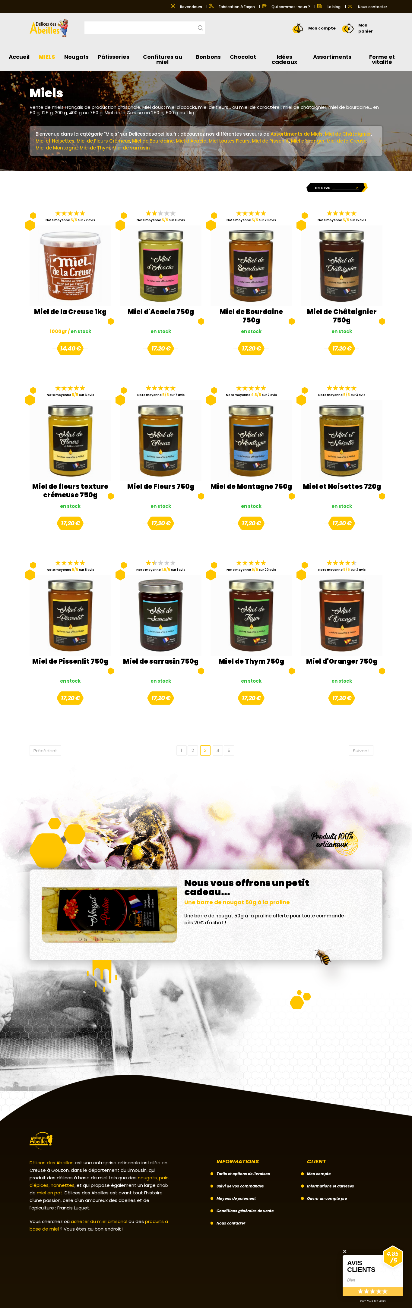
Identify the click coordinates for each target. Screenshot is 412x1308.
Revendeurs (191, 6)
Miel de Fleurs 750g (160, 487)
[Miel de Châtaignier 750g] (341, 265)
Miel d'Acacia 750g (161, 312)
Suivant (361, 750)
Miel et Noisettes (55, 141)
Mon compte (319, 1173)
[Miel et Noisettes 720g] (341, 440)
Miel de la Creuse (346, 141)
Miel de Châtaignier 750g (342, 316)
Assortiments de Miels (297, 134)
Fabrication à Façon (237, 6)
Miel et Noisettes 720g (342, 487)
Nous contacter (372, 6)
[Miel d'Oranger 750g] (341, 615)
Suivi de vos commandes (240, 1186)
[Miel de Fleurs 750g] (160, 440)
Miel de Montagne (57, 148)
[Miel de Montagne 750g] (251, 440)
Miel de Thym (95, 148)
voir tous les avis (373, 1301)
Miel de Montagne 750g (251, 487)
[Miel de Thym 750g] (251, 615)
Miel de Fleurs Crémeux (103, 141)
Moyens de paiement (236, 1198)
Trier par (322, 188)
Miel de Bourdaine (153, 141)
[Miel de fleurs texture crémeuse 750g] (70, 440)
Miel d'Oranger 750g (341, 661)
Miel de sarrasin (131, 148)
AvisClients (361, 1266)
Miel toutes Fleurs (229, 141)
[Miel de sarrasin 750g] (160, 615)
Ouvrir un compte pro (327, 1198)
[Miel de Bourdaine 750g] (251, 265)
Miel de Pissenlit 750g (70, 661)
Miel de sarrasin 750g (160, 661)
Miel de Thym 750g (251, 661)
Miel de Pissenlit (270, 141)
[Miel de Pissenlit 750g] (70, 615)
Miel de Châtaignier (348, 134)
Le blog (334, 6)
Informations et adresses (330, 1186)
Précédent (45, 750)
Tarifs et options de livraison (243, 1173)
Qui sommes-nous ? (290, 6)
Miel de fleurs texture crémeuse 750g (70, 491)
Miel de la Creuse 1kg (70, 312)
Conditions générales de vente (245, 1210)
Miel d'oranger (308, 141)
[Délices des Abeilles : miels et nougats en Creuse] (51, 25)
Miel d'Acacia (191, 141)
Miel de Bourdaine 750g (251, 316)
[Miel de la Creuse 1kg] (70, 265)
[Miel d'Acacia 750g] (160, 265)
